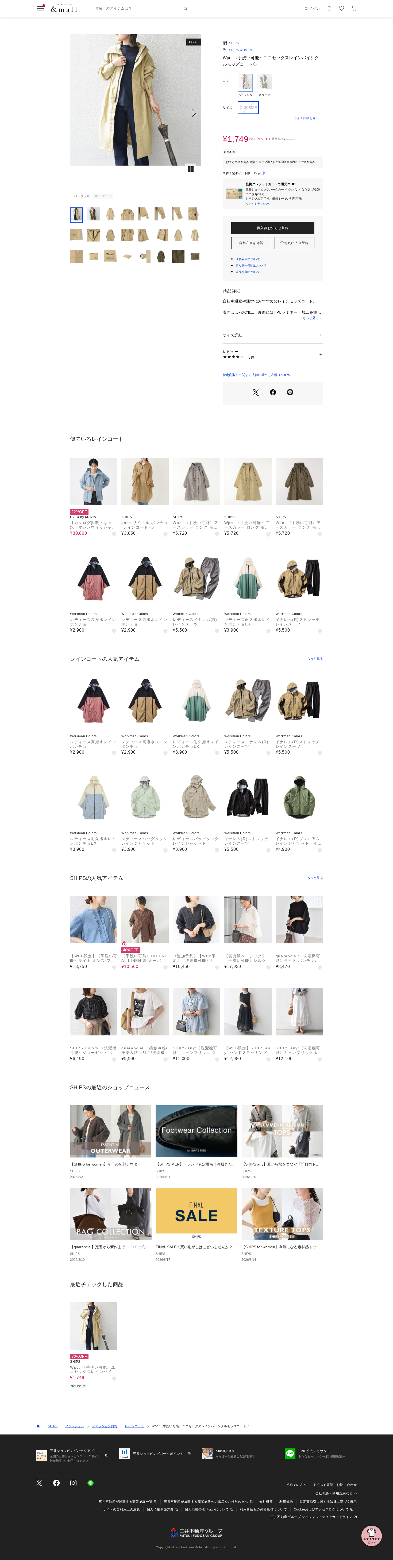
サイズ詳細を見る (306, 118)
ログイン (312, 8)
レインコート (134, 1426)
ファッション (74, 1426)
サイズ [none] (227, 107)
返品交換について (248, 272)
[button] (135, 113)
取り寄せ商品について (251, 265)
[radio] (245, 85)
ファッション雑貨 (104, 1426)
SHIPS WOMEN (240, 50)
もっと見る (311, 318)
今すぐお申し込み (257, 203)
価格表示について (248, 259)
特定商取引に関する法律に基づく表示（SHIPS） (258, 375)
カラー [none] (227, 80)
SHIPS (234, 43)
